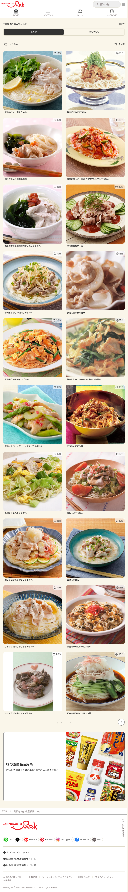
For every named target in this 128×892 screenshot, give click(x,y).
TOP (4, 811)
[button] (107, 4)
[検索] (97, 5)
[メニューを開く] (124, 4)
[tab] (94, 32)
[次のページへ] (121, 722)
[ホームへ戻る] (12, 4)
